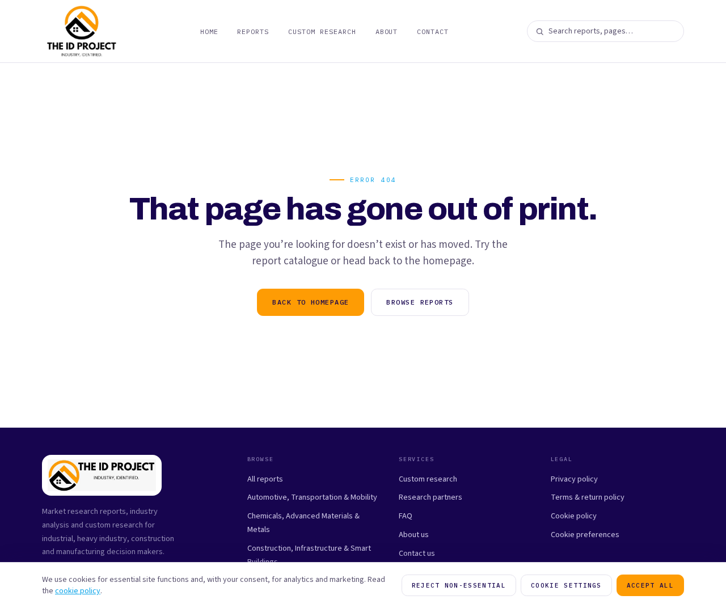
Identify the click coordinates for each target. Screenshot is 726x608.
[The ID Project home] (82, 31)
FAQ (405, 516)
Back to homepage (310, 302)
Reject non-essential (459, 585)
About (386, 31)
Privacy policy (574, 479)
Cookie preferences (585, 535)
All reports (265, 479)
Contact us (417, 553)
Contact (433, 31)
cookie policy (77, 591)
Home (209, 31)
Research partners (430, 497)
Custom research (428, 479)
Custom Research (322, 31)
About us (414, 535)
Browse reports (419, 302)
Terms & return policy (587, 497)
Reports (253, 31)
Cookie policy (574, 516)
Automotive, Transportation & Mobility (312, 497)
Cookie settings (566, 585)
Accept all (650, 585)
